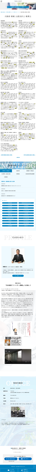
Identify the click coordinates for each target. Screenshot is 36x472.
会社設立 (20, 112)
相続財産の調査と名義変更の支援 (6, 40)
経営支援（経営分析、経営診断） (6, 60)
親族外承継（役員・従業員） (5, 92)
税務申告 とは (26, 225)
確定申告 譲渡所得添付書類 (9, 218)
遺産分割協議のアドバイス (23, 30)
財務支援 (20, 92)
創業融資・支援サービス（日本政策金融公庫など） (9, 102)
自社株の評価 (21, 70)
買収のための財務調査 (4, 82)
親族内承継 (20, 20)
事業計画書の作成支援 (22, 60)
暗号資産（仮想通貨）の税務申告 (24, 122)
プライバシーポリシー (18, 452)
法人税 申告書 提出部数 (26, 218)
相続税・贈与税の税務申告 (23, 50)
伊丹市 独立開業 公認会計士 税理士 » (29, 154)
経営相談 (6, 176)
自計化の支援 (3, 112)
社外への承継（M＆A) (22, 82)
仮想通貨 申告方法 (10, 210)
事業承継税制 (3, 20)
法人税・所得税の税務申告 (5, 143)
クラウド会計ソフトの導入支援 (23, 102)
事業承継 (18, 173)
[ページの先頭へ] (34, 466)
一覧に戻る (18, 157)
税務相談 (20, 132)
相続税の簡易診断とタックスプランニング (7, 50)
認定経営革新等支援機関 (30, 173)
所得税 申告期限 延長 (26, 223)
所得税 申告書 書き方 (26, 220)
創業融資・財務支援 (30, 170)
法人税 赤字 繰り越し (26, 215)
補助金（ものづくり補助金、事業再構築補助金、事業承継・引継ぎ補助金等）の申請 (9, 71)
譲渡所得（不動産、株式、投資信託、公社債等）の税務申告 (9, 133)
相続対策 (18, 170)
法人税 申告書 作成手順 (26, 210)
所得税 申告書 (10, 202)
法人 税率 (10, 223)
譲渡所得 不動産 (10, 215)
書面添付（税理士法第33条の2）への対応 (7, 122)
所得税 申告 (9, 220)
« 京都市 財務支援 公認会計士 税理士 (6, 154)
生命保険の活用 (3, 30)
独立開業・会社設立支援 (6, 173)
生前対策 (20, 40)
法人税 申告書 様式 (26, 205)
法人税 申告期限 (10, 205)
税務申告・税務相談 (6, 170)
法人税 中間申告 (10, 225)
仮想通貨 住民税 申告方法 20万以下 (26, 202)
